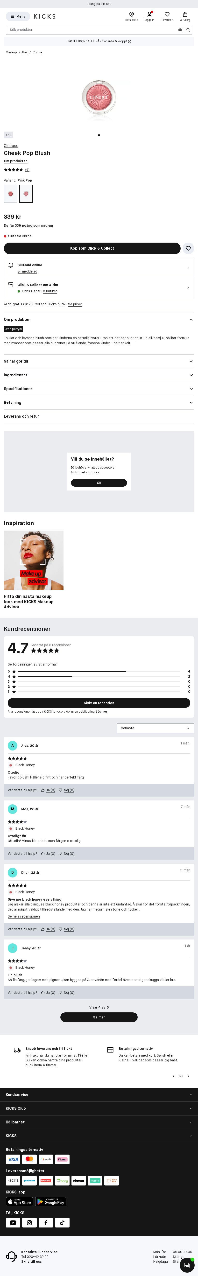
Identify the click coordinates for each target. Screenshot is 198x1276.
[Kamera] (180, 30)
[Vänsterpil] (173, 1076)
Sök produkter (21, 30)
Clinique (11, 145)
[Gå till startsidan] (44, 16)
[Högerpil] (188, 1076)
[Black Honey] (10, 194)
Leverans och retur (21, 416)
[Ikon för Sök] (188, 30)
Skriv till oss (31, 1261)
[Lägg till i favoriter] (188, 248)
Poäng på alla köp (99, 4)
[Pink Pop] (26, 194)
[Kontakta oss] (187, 1265)
